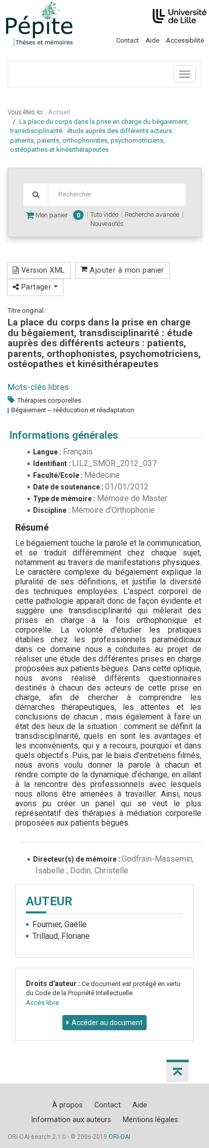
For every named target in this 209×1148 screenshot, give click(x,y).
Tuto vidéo (104, 214)
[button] (177, 1071)
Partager (36, 286)
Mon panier (57, 215)
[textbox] (117, 194)
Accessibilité (185, 40)
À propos (67, 1104)
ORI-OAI (119, 1137)
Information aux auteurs (71, 1119)
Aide (152, 40)
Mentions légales (150, 1119)
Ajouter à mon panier (126, 270)
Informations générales (64, 435)
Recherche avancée (152, 214)
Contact (127, 40)
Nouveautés (107, 223)
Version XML (41, 270)
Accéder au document (107, 1022)
